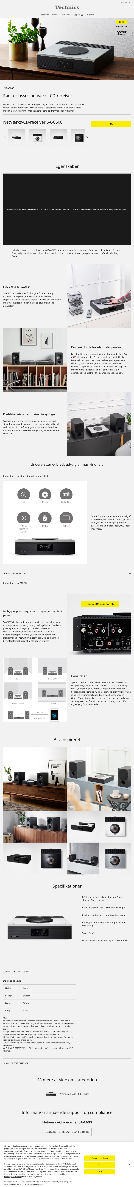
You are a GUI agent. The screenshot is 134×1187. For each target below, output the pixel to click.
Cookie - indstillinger (100, 1158)
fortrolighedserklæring (13, 1176)
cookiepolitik (60, 1174)
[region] (67, 1164)
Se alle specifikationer (16, 1063)
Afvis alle (99, 1165)
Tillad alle (99, 1171)
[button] (16, 137)
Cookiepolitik (120, 209)
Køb (111, 123)
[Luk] (130, 1164)
